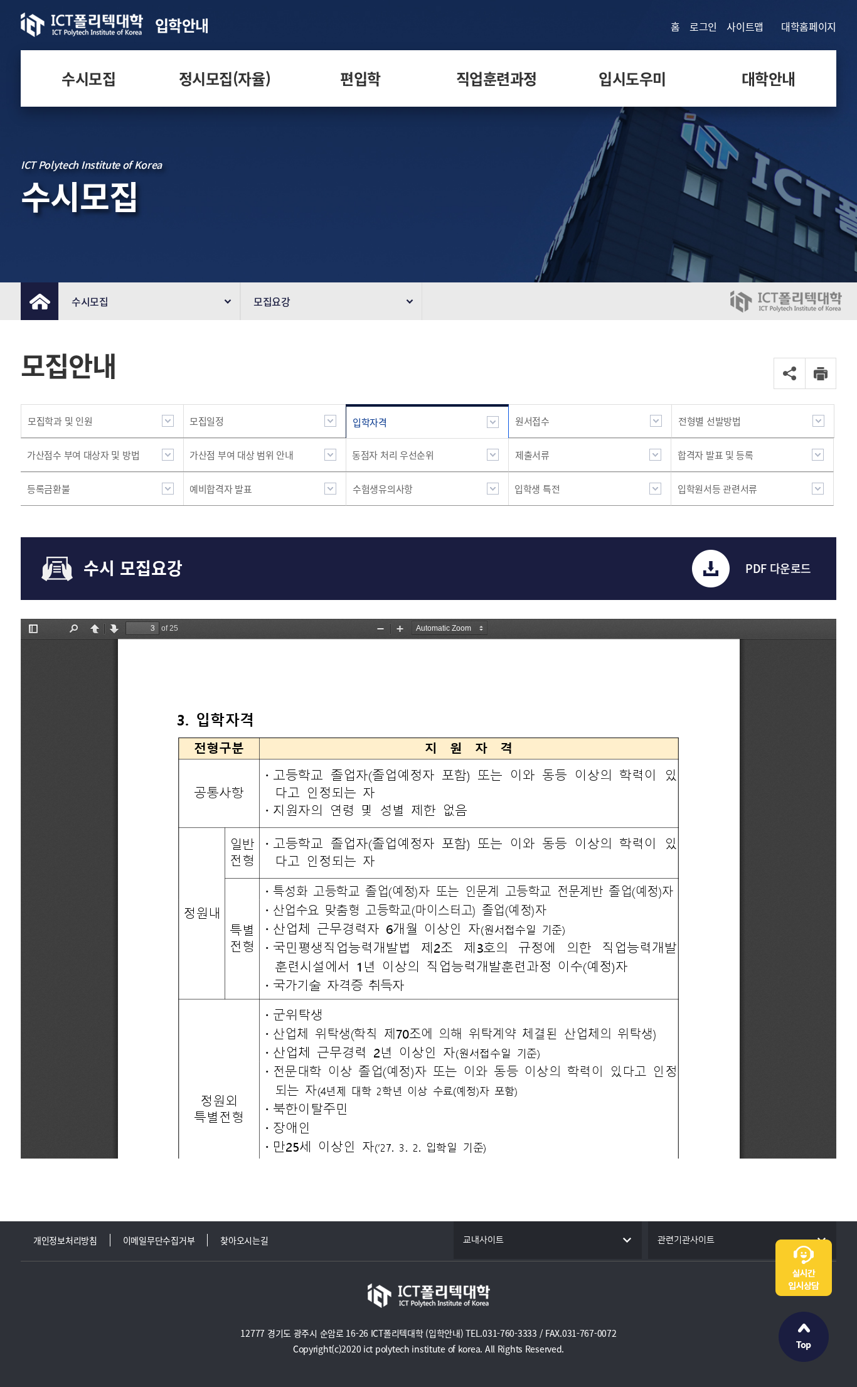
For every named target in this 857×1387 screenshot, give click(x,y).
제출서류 (532, 455)
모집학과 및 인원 (60, 421)
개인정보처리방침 (65, 1240)
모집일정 (206, 421)
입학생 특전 (537, 489)
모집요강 (271, 301)
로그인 (703, 26)
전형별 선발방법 (709, 421)
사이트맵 (745, 26)
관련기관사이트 (686, 1240)
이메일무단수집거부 (158, 1240)
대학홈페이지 (808, 26)
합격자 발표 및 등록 (715, 455)
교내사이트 (483, 1240)
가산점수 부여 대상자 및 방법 (83, 455)
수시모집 (90, 301)
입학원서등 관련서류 (717, 489)
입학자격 (370, 422)
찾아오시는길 (244, 1240)
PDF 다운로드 (778, 568)
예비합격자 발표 (220, 489)
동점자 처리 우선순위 (393, 455)
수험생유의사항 (383, 489)
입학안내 (182, 25)
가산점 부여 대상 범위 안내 (241, 455)
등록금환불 (48, 489)
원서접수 (532, 421)
